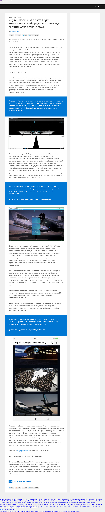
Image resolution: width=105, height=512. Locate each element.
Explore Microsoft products (79, 499)
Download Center (9, 501)
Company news (89, 506)
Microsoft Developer (90, 504)
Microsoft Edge (18, 481)
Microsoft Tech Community (30, 506)
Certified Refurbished (48, 501)
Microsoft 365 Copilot (65, 504)
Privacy (32, 511)
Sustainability (35, 508)
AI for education (90, 502)
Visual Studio (66, 506)
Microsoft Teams (54, 504)
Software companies (57, 506)
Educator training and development (58, 502)
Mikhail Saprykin (14, 31)
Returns (30, 501)
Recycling (69, 511)
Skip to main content (6, 1)
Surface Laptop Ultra (21, 499)
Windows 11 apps (92, 499)
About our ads (76, 511)
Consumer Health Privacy (7, 511)
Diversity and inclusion (17, 508)
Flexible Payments (73, 501)
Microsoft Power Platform (42, 504)
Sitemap (17, 511)
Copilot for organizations (50, 499)
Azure (82, 504)
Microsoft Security (12, 504)
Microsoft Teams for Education (8, 502)
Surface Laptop (11, 499)
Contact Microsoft (25, 511)
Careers (73, 506)
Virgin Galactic (27, 481)
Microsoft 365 (30, 504)
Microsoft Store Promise (61, 501)
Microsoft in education (85, 501)
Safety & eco (62, 511)
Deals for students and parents (76, 502)
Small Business (76, 504)
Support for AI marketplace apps (13, 506)
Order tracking (37, 501)
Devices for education (98, 501)
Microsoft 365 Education (25, 502)
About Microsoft (80, 506)
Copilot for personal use (64, 499)
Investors (8, 508)
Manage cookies (39, 511)
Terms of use (47, 511)
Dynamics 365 (22, 504)
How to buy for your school (39, 502)
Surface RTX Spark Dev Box (35, 499)
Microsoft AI (3, 504)
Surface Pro (3, 499)
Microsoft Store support (21, 501)
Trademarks (55, 511)
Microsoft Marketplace (44, 506)
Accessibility (27, 508)
